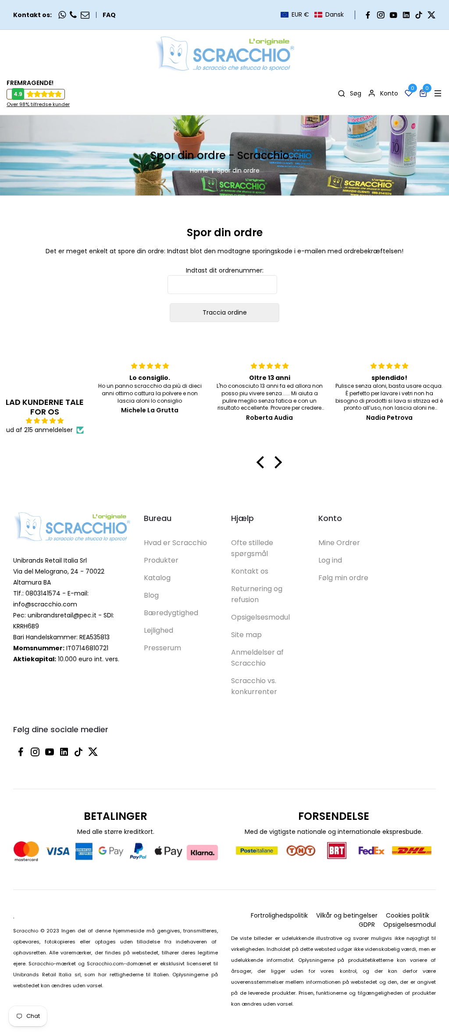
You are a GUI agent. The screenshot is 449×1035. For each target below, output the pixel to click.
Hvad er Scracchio (175, 543)
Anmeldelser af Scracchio (257, 657)
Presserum (162, 648)
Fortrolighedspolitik (279, 915)
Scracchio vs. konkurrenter (254, 686)
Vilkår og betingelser (347, 915)
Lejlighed (158, 630)
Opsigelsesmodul (260, 617)
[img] (45, 420)
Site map (246, 635)
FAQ (109, 15)
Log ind (330, 560)
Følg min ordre (343, 578)
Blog (151, 595)
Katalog (157, 578)
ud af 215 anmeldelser (39, 429)
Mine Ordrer (339, 543)
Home (199, 170)
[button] (312, 15)
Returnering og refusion (256, 594)
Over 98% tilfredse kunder (38, 104)
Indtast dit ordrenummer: (225, 270)
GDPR (367, 924)
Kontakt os (249, 571)
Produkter (161, 560)
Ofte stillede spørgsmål (252, 548)
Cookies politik (407, 915)
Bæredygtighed (171, 613)
